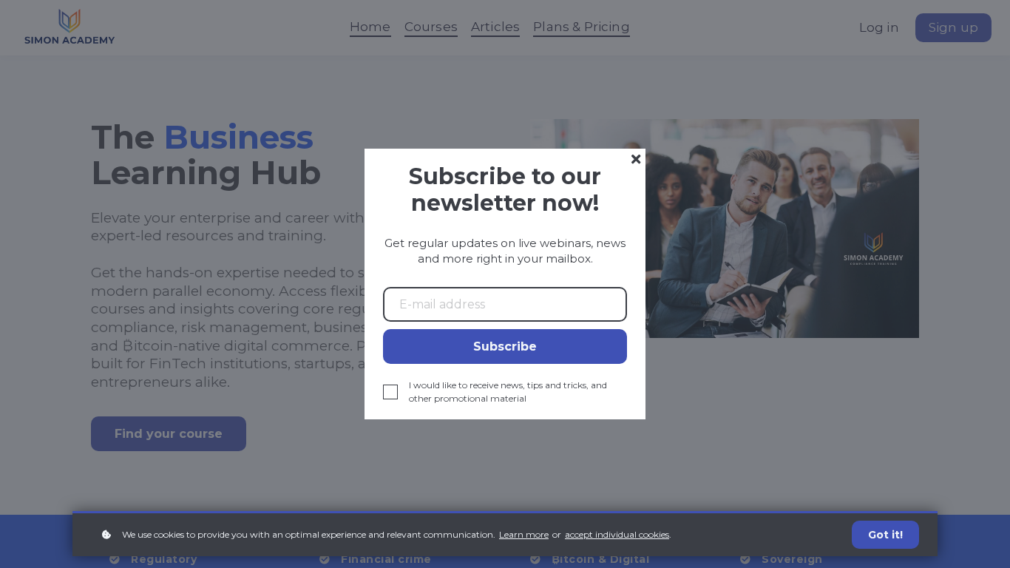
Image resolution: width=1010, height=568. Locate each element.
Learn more (524, 534)
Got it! (885, 534)
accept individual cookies (617, 534)
